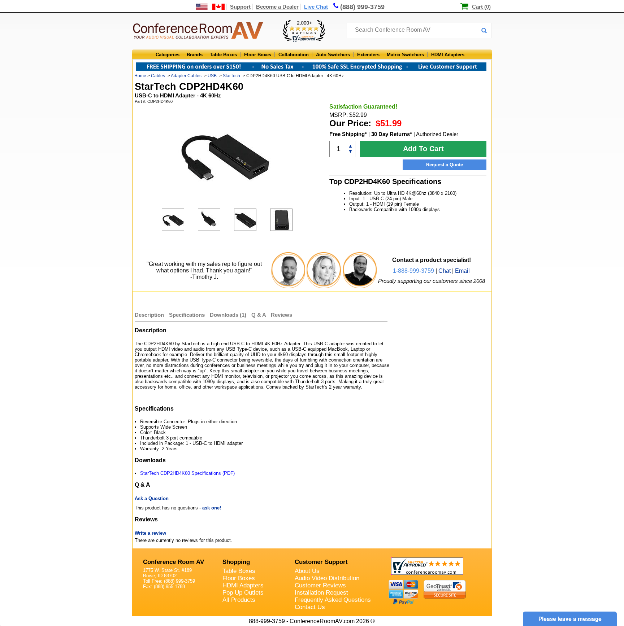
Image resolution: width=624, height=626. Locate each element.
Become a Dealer (277, 7)
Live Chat (316, 7)
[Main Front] (180, 220)
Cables (158, 75)
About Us (307, 571)
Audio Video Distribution (327, 578)
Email (462, 271)
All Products (238, 599)
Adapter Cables (186, 75)
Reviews (281, 315)
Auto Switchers (333, 54)
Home (140, 75)
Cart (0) (481, 7)
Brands (195, 54)
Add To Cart (423, 149)
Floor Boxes (257, 54)
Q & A (259, 315)
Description (149, 315)
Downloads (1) (228, 315)
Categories (167, 54)
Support (240, 7)
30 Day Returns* (391, 134)
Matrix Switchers (405, 54)
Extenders (368, 54)
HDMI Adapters (447, 54)
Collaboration (293, 54)
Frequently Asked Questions (333, 599)
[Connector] (216, 220)
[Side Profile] (288, 220)
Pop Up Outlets (243, 592)
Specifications (187, 315)
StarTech (231, 75)
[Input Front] (252, 220)
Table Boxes (223, 54)
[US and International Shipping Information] (210, 7)
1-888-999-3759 (413, 271)
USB (212, 75)
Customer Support (321, 562)
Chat (444, 271)
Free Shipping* (348, 134)
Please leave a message (570, 619)
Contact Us (310, 607)
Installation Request (321, 592)
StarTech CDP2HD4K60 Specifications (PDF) (187, 473)
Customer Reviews (320, 585)
